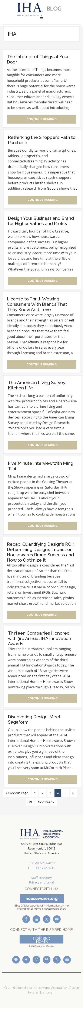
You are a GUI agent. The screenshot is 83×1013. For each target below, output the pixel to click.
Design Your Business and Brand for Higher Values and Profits (41, 221)
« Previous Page (17, 793)
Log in (50, 992)
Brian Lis (38, 992)
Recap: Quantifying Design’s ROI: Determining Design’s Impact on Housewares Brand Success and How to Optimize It (40, 552)
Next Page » (46, 802)
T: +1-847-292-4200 (41, 863)
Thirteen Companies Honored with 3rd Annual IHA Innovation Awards (39, 638)
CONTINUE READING (42, 119)
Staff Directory (41, 878)
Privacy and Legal (41, 882)
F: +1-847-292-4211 (41, 868)
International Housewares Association (41, 9)
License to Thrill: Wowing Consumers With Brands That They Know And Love (37, 304)
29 (30, 802)
